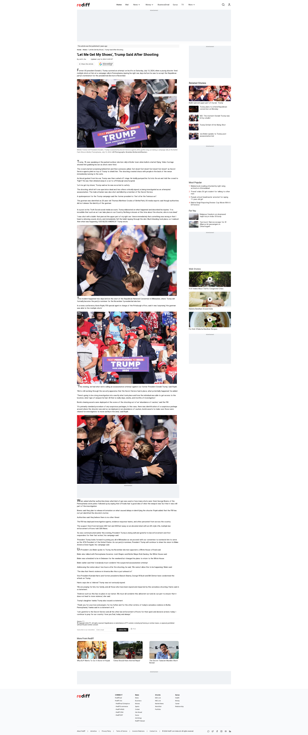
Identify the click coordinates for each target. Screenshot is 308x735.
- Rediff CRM (119, 712)
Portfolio (158, 709)
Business (138, 701)
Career (177, 703)
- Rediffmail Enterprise (122, 703)
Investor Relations (138, 731)
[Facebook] (217, 731)
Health (177, 698)
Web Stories (195, 269)
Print (134, 629)
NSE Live (158, 701)
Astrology (138, 718)
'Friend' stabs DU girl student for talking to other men (210, 192)
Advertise (93, 731)
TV (182, 5)
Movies (137, 703)
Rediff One (118, 701)
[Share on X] (213, 731)
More (191, 5)
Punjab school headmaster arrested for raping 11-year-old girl (209, 198)
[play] (210, 279)
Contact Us (153, 731)
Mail (126, 5)
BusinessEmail (163, 5)
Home (119, 5)
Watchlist (158, 706)
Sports (137, 706)
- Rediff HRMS (119, 709)
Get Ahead (138, 712)
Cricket (137, 709)
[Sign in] (229, 5)
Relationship (179, 706)
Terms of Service (121, 731)
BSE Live (158, 698)
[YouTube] (226, 731)
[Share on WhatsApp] (208, 731)
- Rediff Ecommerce (121, 706)
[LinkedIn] (230, 731)
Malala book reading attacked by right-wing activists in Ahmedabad (208, 187)
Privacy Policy (106, 731)
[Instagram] (221, 731)
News (135, 5)
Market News (159, 703)
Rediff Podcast (140, 721)
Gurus (175, 5)
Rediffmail (118, 698)
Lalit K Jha (82, 59)
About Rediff (81, 731)
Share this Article (87, 64)
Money (148, 5)
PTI (83, 621)
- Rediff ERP (119, 715)
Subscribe (122, 630)
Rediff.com (171, 731)
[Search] (223, 5)
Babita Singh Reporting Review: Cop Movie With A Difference (211, 204)
